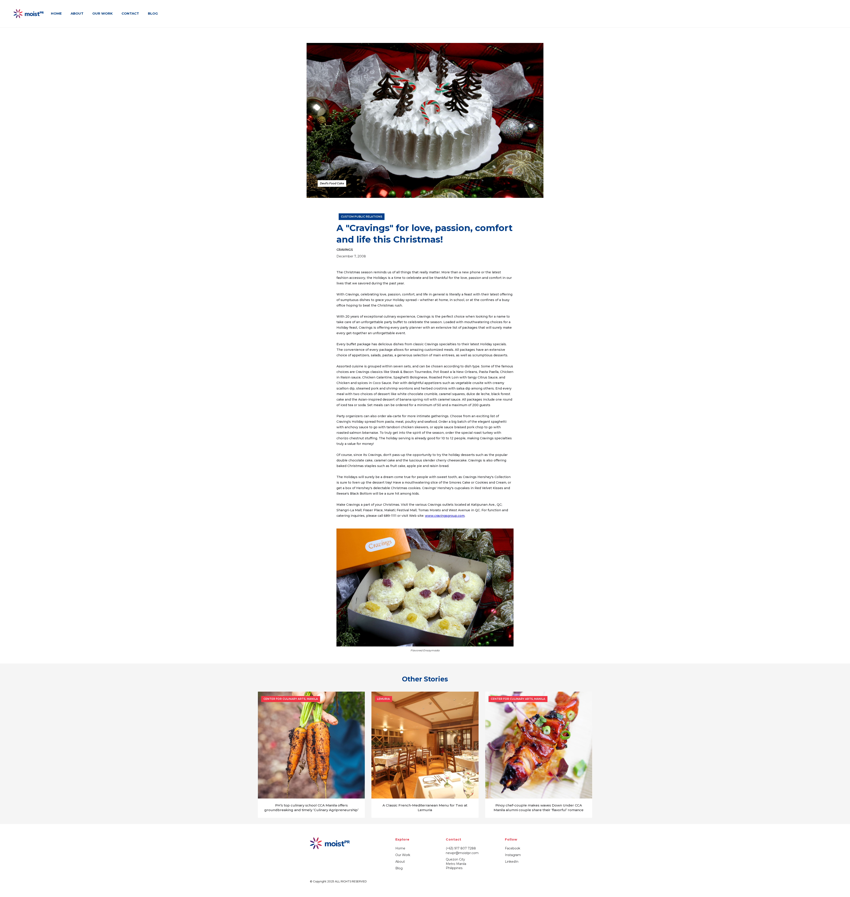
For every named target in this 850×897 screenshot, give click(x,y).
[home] (28, 14)
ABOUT (77, 13)
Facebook (512, 848)
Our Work (402, 855)
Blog (399, 868)
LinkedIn (511, 862)
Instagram (513, 855)
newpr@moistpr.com (462, 853)
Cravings (344, 250)
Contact (130, 13)
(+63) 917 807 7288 (461, 848)
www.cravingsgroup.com (445, 516)
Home (400, 848)
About (400, 862)
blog (153, 13)
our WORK (102, 13)
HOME (56, 13)
